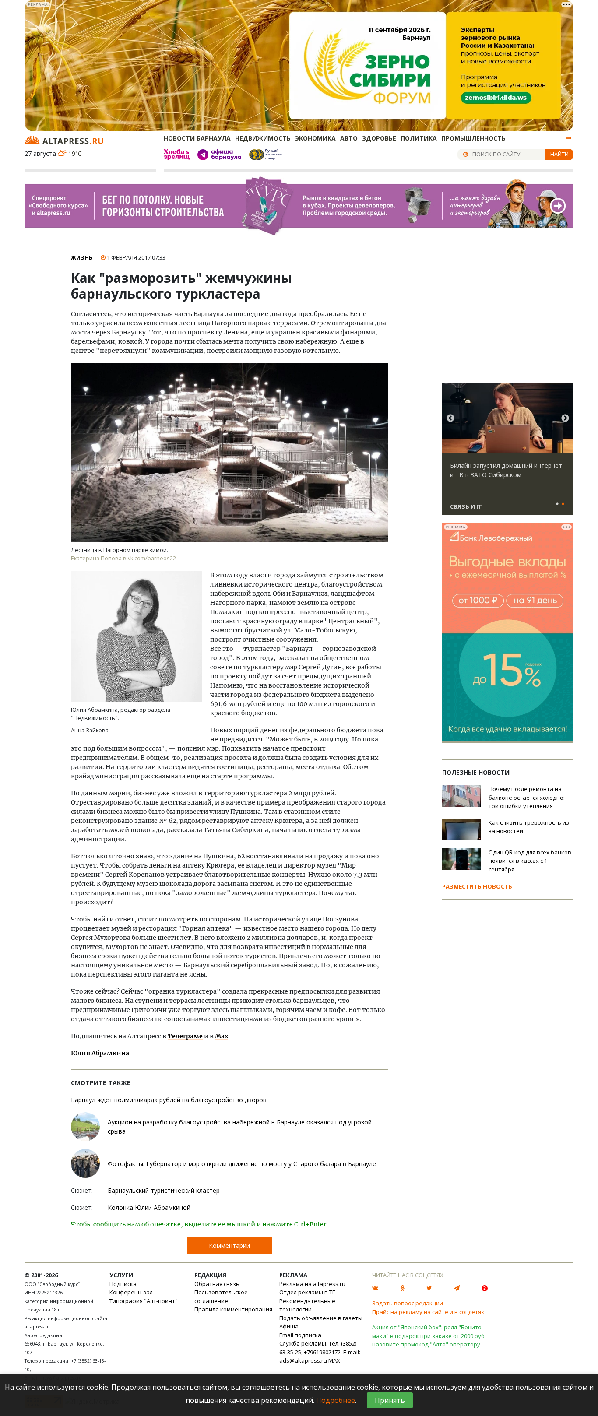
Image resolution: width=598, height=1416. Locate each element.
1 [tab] (557, 504)
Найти (559, 154)
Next (565, 418)
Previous (450, 418)
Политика (419, 138)
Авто (349, 138)
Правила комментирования (233, 1309)
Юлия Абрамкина (100, 1053)
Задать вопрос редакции (407, 1303)
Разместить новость (477, 886)
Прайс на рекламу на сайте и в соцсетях (428, 1312)
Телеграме (185, 1036)
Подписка (123, 1284)
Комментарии (229, 1245)
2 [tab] (563, 504)
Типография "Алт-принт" (143, 1301)
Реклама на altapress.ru (312, 1284)
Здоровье (379, 138)
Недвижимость (263, 138)
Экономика (315, 138)
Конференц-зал (131, 1292)
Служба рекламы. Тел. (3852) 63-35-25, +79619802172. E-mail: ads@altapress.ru (319, 1351)
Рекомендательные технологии (307, 1305)
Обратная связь (216, 1284)
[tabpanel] (507, 453)
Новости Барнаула (197, 138)
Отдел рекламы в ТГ (307, 1292)
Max (221, 1036)
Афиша (289, 1326)
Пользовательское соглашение (221, 1296)
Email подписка (300, 1335)
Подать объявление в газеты (320, 1318)
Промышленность (473, 138)
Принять (390, 1400)
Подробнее (335, 1400)
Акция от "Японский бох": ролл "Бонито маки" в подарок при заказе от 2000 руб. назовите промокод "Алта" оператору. (429, 1335)
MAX (334, 1360)
